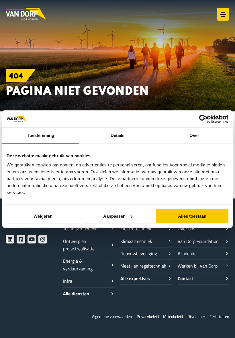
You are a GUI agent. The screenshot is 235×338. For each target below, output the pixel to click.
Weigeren (43, 216)
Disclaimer (196, 316)
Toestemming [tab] (40, 135)
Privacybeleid (148, 316)
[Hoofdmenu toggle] (223, 14)
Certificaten (219, 316)
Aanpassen (114, 216)
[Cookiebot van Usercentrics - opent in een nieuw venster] (203, 119)
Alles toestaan (192, 216)
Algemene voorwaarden (112, 316)
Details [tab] (118, 135)
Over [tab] (194, 135)
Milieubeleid (173, 316)
